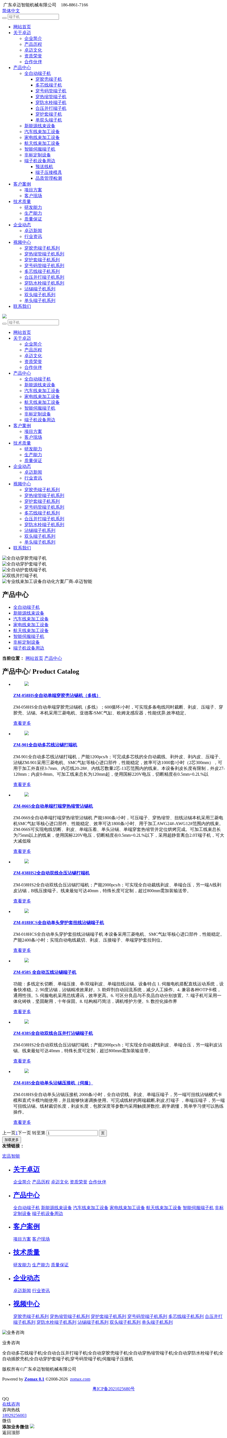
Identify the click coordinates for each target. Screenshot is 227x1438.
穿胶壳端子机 (48, 79)
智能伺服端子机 (39, 149)
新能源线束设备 (39, 125)
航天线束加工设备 (42, 143)
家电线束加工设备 (42, 137)
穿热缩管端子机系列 (44, 254)
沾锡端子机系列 (39, 288)
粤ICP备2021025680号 (113, 1388)
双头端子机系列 (39, 294)
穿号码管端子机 (50, 90)
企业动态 (22, 224)
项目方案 (33, 189)
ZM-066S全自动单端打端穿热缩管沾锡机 (53, 806)
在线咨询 (11, 1404)
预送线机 (44, 166)
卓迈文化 (33, 50)
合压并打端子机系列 (44, 277)
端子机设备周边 (39, 160)
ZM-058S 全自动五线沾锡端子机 (44, 972)
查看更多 (22, 723)
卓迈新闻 (33, 230)
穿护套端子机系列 (42, 259)
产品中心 (22, 67)
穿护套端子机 (48, 114)
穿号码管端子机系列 (44, 265)
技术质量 (22, 201)
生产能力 (33, 213)
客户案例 (22, 184)
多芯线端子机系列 (42, 271)
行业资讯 (33, 236)
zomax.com (80, 1379)
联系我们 (22, 306)
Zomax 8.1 (34, 1379)
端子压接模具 (48, 172)
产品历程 (33, 44)
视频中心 (22, 242)
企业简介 (33, 38)
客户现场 (33, 195)
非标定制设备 (37, 155)
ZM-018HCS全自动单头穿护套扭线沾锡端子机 (58, 922)
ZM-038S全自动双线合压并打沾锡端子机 (53, 1033)
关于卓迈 (22, 32)
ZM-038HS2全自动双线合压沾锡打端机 (51, 873)
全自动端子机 (37, 73)
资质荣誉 (33, 56)
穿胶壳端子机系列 (42, 248)
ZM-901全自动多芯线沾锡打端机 (45, 744)
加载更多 (11, 1140)
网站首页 (22, 26)
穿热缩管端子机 (50, 96)
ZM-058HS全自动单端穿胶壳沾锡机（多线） (57, 695)
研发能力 (33, 207)
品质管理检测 (48, 178)
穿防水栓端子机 (50, 102)
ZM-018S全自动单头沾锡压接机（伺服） (53, 1083)
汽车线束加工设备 (42, 131)
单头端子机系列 (39, 300)
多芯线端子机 (48, 85)
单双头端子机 (48, 120)
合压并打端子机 (50, 108)
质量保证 (33, 219)
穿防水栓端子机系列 (44, 283)
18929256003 (14, 1415)
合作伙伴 (33, 61)
